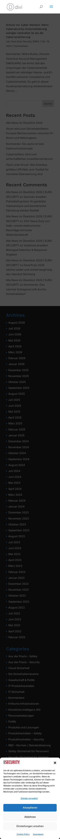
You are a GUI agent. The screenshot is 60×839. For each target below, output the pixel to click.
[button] (55, 762)
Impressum (38, 834)
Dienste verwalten (29, 798)
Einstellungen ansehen (30, 826)
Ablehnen (30, 816)
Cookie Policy (23, 834)
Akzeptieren (30, 807)
